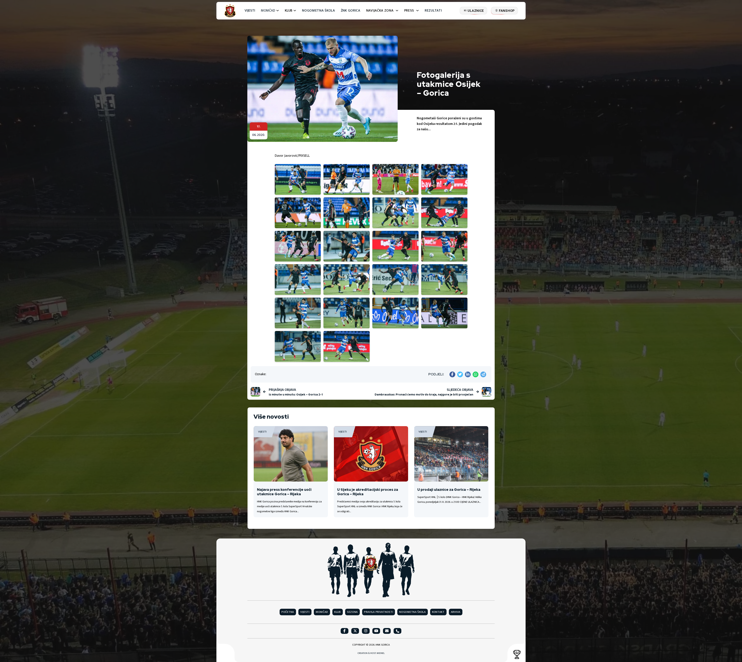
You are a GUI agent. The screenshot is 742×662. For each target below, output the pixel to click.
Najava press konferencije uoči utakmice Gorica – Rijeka (284, 491)
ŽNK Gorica (350, 11)
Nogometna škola (318, 11)
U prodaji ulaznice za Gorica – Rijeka (448, 489)
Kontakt (438, 612)
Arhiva (455, 612)
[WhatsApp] (475, 374)
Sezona (352, 612)
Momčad (268, 11)
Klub (337, 612)
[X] (460, 374)
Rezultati (433, 11)
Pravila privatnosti (378, 612)
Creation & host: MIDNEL (371, 653)
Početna (288, 612)
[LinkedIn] (468, 374)
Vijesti (250, 11)
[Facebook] (452, 374)
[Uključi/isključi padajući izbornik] (277, 10)
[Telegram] (483, 374)
